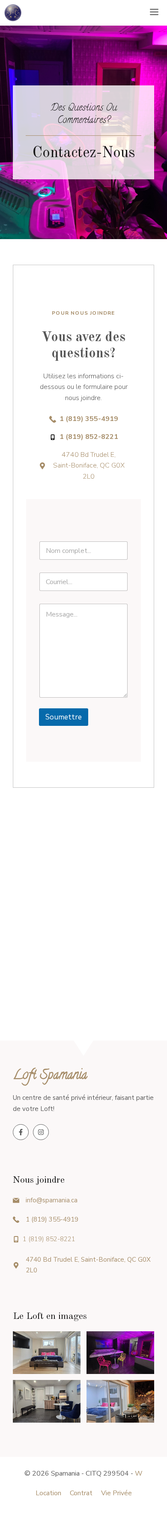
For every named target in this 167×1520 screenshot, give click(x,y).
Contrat (81, 1493)
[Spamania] (12, 13)
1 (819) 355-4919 (52, 1219)
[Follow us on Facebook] (21, 1132)
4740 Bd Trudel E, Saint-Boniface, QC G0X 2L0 (89, 465)
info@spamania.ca (52, 1200)
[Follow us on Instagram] (41, 1132)
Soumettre (63, 717)
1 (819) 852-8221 (49, 1239)
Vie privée (116, 1493)
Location (48, 1493)
